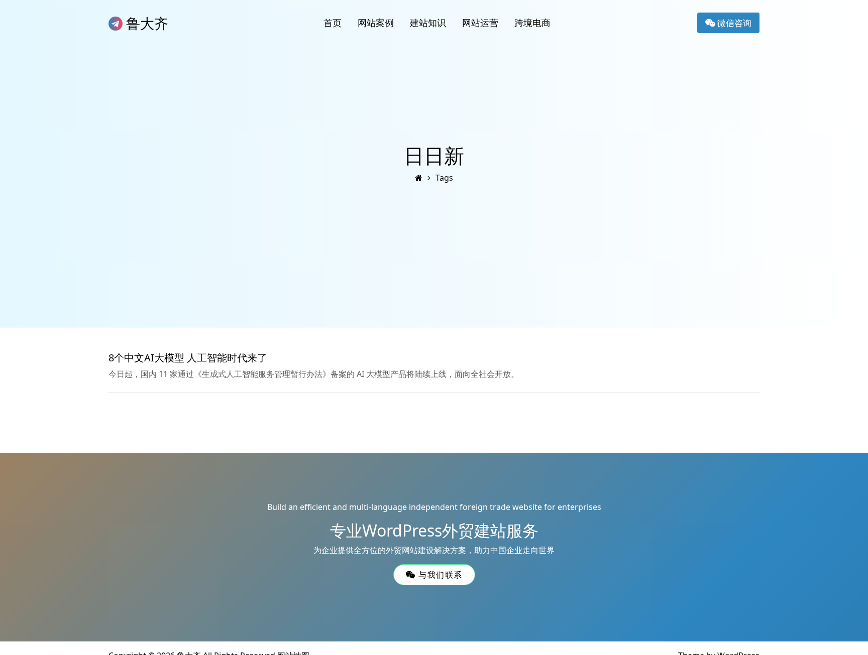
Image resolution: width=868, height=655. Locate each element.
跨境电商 (532, 23)
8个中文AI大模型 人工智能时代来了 (187, 357)
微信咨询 (733, 23)
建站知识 (428, 23)
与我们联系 (438, 574)
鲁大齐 (145, 23)
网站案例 (376, 23)
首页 (332, 23)
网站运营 (480, 23)
